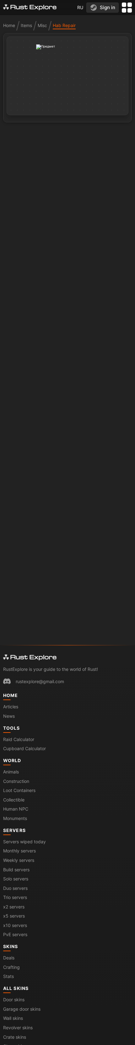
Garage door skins (21, 1009)
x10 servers (15, 925)
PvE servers (15, 934)
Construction (16, 781)
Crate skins (14, 1037)
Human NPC (15, 809)
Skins (10, 946)
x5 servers (14, 916)
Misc (42, 25)
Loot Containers (19, 790)
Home (9, 25)
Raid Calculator (18, 739)
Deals (8, 957)
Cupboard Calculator (24, 748)
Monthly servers (19, 850)
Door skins (13, 999)
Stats (8, 976)
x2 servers (13, 906)
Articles (10, 706)
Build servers (16, 869)
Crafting (11, 967)
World (12, 760)
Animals (11, 771)
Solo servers (15, 878)
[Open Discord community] (7, 681)
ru (80, 7)
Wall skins (13, 1018)
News (9, 716)
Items (26, 25)
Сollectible (13, 799)
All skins (16, 988)
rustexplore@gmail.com (40, 681)
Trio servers (15, 897)
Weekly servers (18, 860)
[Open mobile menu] (127, 8)
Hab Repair (64, 25)
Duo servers (15, 888)
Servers (14, 830)
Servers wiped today (24, 841)
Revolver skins (18, 1027)
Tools (11, 728)
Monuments (15, 818)
